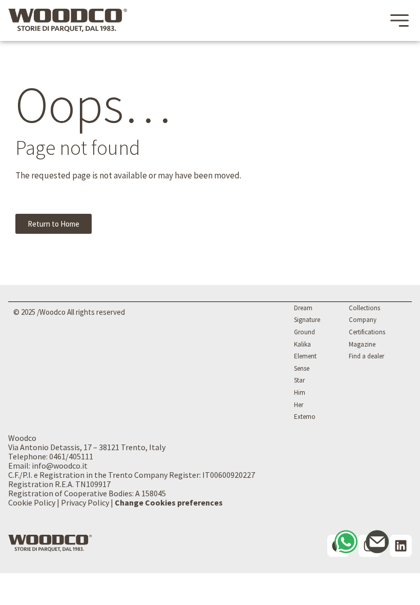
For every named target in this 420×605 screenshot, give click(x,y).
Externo (305, 416)
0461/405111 (71, 456)
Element (305, 356)
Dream (303, 308)
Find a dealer (366, 356)
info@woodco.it (60, 465)
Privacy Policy (85, 502)
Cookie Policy (31, 502)
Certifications (367, 332)
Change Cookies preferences (169, 502)
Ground (304, 332)
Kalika (302, 344)
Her (298, 404)
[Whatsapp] (346, 541)
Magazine (362, 344)
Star (299, 380)
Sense (301, 368)
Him (299, 392)
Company (362, 319)
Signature (307, 319)
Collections (364, 308)
